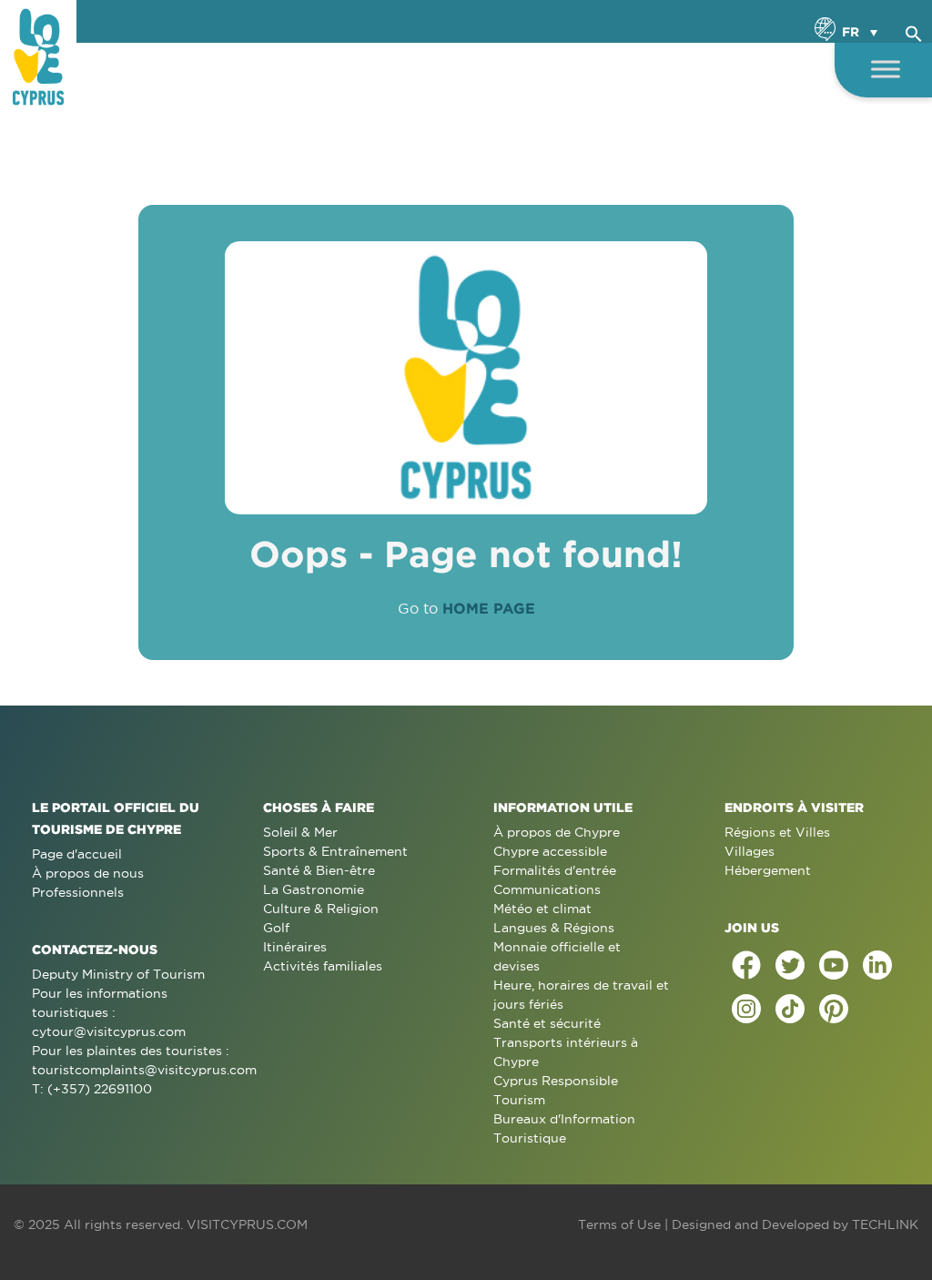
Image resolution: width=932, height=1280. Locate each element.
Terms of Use (619, 1224)
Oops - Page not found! (466, 553)
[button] (914, 31)
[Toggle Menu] (885, 68)
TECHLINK (885, 1224)
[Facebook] (746, 965)
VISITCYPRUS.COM (247, 1224)
